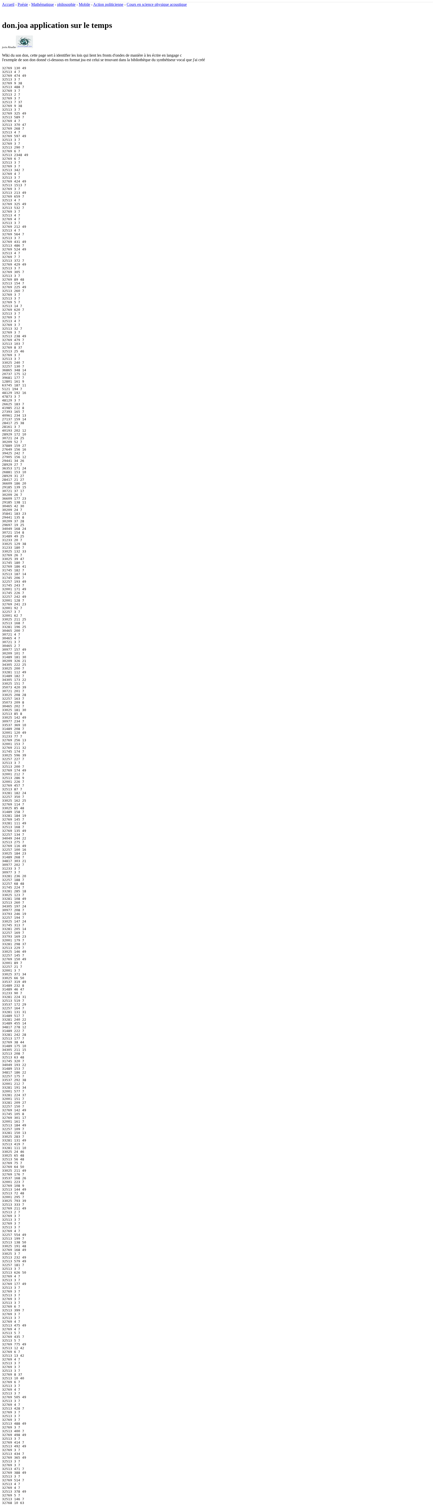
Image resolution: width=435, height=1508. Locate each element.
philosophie (66, 4)
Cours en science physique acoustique (157, 4)
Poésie (23, 4)
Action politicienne (108, 4)
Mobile (84, 4)
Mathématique (42, 4)
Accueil (8, 4)
